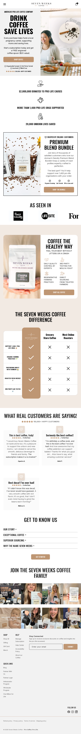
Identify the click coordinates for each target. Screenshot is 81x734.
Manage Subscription (20, 640)
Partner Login (8, 678)
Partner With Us (7, 673)
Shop (5, 635)
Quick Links (8, 663)
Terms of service (29, 721)
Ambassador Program (7, 683)
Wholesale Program (7, 689)
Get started (40, 557)
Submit (70, 646)
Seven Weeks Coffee (16, 729)
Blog (5, 668)
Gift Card (6, 646)
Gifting (5, 642)
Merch (5, 650)
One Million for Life (8, 695)
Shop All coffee (59, 292)
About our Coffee (19, 656)
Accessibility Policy (20, 650)
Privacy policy (18, 721)
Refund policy (7, 721)
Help (17, 635)
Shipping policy (41, 721)
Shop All (6, 639)
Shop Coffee (18, 59)
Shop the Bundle (59, 189)
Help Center (20, 645)
